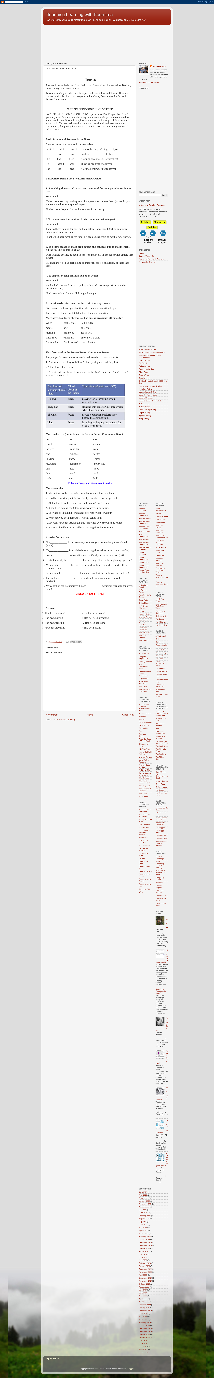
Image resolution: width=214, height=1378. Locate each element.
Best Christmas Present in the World (161, 873)
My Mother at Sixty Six (144, 624)
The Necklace (161, 754)
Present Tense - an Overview (145, 527)
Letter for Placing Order (148, 395)
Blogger (130, 1369)
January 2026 (144, 1201)
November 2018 (145, 1331)
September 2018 (145, 1337)
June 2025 (143, 1213)
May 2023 (143, 1260)
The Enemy (160, 619)
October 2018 (144, 1334)
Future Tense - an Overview (145, 571)
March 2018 (143, 1352)
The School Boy (162, 895)
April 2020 (143, 1299)
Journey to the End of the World (161, 606)
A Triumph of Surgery (160, 724)
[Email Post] (67, 642)
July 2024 (143, 1222)
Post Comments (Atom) (65, 720)
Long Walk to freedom (144, 761)
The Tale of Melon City (160, 686)
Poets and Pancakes (143, 629)
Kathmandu (143, 837)
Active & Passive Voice (161, 510)
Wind (141, 892)
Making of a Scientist (160, 737)
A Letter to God (145, 713)
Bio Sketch (143, 363)
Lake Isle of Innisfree (143, 841)
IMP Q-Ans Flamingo (143, 607)
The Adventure (161, 672)
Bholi (157, 728)
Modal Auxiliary (161, 547)
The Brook (160, 790)
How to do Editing (159, 526)
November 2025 (145, 1204)
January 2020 (144, 1308)
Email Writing (144, 375)
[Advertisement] (107, 42)
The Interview (144, 633)
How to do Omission (159, 531)
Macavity (159, 883)
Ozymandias (144, 678)
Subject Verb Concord (160, 564)
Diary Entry (143, 372)
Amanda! (142, 716)
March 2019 (143, 1319)
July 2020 (143, 1290)
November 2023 (145, 1245)
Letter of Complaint (146, 398)
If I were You (144, 828)
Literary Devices (145, 617)
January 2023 (144, 1266)
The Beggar (160, 828)
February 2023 (145, 1263)
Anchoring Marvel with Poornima (151, 259)
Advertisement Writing (147, 349)
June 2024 (143, 1225)
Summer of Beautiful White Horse (161, 664)
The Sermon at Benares (145, 790)
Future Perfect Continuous (144, 566)
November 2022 (145, 1272)
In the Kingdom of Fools (161, 819)
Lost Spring (143, 620)
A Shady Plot (144, 654)
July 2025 (143, 1210)
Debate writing (144, 366)
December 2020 (145, 1278)
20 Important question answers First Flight (144, 707)
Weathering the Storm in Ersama (162, 844)
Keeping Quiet (144, 614)
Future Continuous (143, 558)
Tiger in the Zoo (145, 797)
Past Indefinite (144, 531)
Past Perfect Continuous (144, 543)
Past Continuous (143, 535)
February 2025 (145, 1216)
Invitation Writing (145, 389)
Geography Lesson (160, 879)
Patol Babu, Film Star (143, 682)
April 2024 (143, 1230)
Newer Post (52, 714)
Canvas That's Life (146, 256)
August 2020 (144, 1287)
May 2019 (143, 1317)
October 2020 (144, 1284)
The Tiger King (161, 625)
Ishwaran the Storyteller (161, 824)
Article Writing (144, 360)
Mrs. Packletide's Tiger (143, 667)
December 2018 (145, 1328)
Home (90, 714)
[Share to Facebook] (79, 642)
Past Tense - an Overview (145, 548)
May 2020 (143, 1296)
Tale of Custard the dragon (145, 774)
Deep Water (143, 600)
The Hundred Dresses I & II (144, 782)
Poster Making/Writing (147, 410)
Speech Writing (145, 416)
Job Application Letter (147, 392)
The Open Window (159, 892)
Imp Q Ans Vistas (160, 600)
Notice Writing (144, 407)
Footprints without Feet (160, 732)
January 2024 (144, 1239)
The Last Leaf (161, 836)
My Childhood (144, 845)
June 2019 (143, 1314)
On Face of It (161, 616)
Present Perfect (145, 518)
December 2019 (145, 1311)
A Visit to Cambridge (160, 858)
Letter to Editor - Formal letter (150, 401)
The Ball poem (144, 778)
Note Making (160, 656)
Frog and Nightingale (143, 658)
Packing (142, 858)
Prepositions (160, 555)
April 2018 (143, 1349)
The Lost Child (161, 839)
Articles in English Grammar (152, 205)
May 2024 (143, 1228)
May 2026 (143, 1195)
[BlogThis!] (74, 642)
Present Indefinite (142, 510)
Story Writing (144, 419)
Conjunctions (161, 519)
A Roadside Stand (143, 586)
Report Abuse (52, 1359)
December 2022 (145, 1269)
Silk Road (159, 659)
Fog (140, 731)
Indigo (141, 611)
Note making (144, 404)
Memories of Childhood (160, 612)
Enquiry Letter (144, 378)
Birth (157, 639)
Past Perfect (144, 539)
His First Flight (144, 749)
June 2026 (143, 1192)
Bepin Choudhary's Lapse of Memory (160, 865)
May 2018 (143, 1346)
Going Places (144, 603)
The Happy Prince (160, 832)
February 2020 (145, 1305)
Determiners (160, 522)
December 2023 (145, 1242)
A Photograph (161, 636)
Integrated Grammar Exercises (160, 542)
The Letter (143, 686)
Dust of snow (144, 725)
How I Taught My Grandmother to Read (162, 775)
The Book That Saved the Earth (162, 742)
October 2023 (144, 1248)
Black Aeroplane (145, 722)
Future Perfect (144, 562)
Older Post (128, 714)
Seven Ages (160, 784)
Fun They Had (144, 825)
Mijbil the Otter (144, 770)
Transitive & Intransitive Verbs (160, 570)
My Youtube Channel (147, 262)
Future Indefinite (142, 553)
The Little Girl (144, 889)
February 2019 (145, 1322)
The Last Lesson (142, 637)
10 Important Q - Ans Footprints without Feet (162, 713)
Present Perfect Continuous (145, 522)
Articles (158, 513)
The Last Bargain (159, 887)
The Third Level (162, 622)
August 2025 (144, 1207)
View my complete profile (149, 82)
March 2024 (143, 1233)
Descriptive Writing (146, 369)
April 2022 (143, 1275)
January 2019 (144, 1325)
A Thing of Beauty (143, 591)
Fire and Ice (143, 728)
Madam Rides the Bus (144, 766)
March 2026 (143, 1198)
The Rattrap (143, 641)
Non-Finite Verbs (160, 551)
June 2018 (143, 1343)
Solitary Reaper (162, 787)
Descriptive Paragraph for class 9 (161, 991)
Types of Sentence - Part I (162, 577)
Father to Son (161, 650)
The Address (160, 669)
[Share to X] (76, 642)
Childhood (159, 642)
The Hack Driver (162, 746)
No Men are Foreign (143, 849)
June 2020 (143, 1293)
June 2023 (143, 1257)
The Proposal (144, 786)
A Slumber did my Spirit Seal (144, 816)
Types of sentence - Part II (162, 584)
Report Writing (144, 413)
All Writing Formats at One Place (152, 352)
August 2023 (144, 1251)
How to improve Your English (150, 386)
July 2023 (143, 1254)
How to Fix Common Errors (162, 536)
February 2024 (145, 1236)
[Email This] (71, 642)
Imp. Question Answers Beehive (144, 832)
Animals (142, 719)
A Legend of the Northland (145, 811)
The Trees (143, 794)
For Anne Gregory (142, 735)
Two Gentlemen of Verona (145, 690)
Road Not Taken (145, 871)
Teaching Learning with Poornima (80, 14)
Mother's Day (161, 653)
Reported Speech (159, 559)
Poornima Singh (159, 66)
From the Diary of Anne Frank (145, 740)
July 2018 (143, 1340)
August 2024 (144, 1219)
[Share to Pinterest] (81, 642)
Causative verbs (162, 516)
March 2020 (143, 1302)
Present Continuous (143, 514)
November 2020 (145, 1281)
